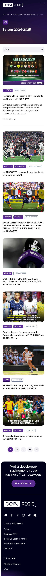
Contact (8, 548)
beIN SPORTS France (15, 539)
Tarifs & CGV (10, 534)
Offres (7, 529)
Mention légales (12, 564)
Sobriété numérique (14, 544)
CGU (6, 569)
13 (30, 449)
